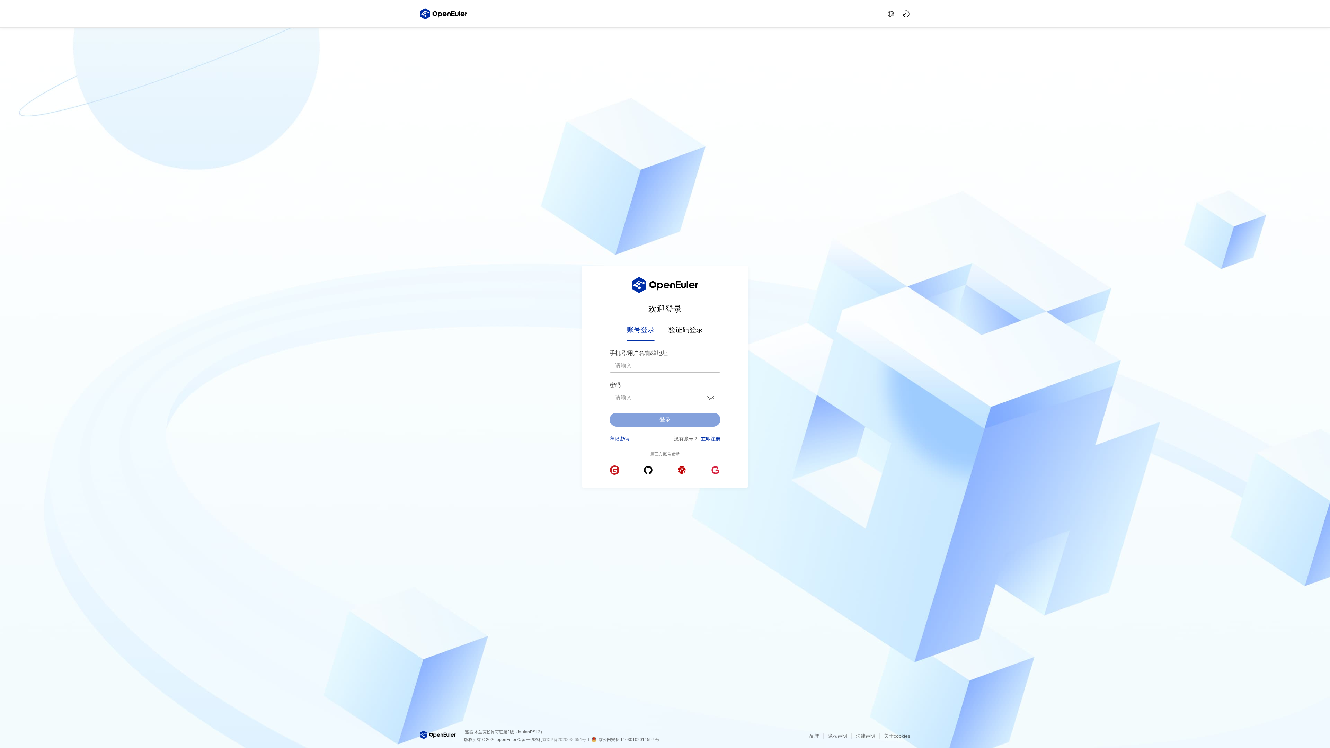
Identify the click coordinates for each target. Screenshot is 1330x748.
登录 (665, 419)
